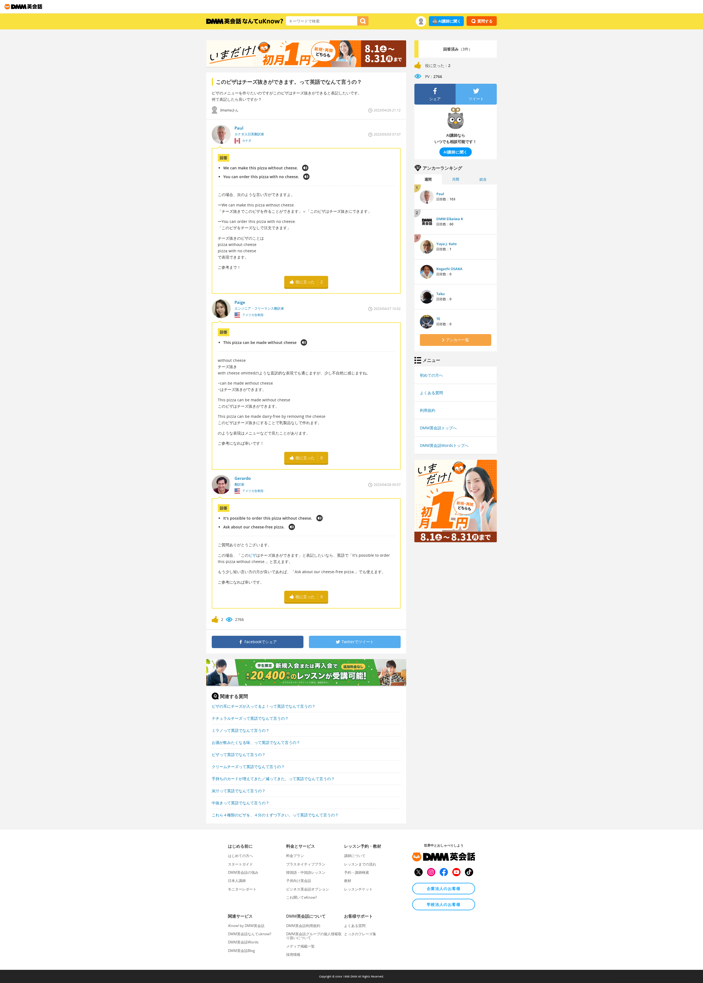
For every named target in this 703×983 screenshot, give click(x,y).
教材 (347, 880)
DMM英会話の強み (243, 872)
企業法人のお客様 (444, 888)
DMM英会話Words (243, 942)
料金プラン (295, 855)
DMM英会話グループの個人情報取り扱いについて (314, 935)
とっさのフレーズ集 (360, 933)
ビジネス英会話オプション (307, 889)
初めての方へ (431, 375)
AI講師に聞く (449, 21)
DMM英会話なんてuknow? (249, 933)
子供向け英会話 (298, 880)
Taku (440, 293)
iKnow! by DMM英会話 (246, 925)
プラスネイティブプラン (305, 864)
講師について (355, 855)
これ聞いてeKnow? (301, 897)
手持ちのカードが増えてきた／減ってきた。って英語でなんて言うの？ (273, 778)
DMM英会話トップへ (438, 427)
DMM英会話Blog (241, 950)
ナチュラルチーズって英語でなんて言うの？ (250, 718)
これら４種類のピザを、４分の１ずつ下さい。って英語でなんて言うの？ (275, 814)
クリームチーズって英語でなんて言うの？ (248, 766)
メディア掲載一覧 (300, 946)
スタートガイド (240, 864)
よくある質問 (431, 392)
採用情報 (293, 954)
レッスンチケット (358, 889)
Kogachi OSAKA (449, 268)
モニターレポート (242, 889)
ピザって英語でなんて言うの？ (239, 754)
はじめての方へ (240, 855)
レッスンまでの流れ (360, 864)
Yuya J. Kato (446, 243)
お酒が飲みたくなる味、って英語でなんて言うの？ (256, 742)
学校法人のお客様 (444, 904)
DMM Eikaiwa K (449, 218)
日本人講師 (237, 880)
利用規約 (427, 410)
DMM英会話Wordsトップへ (444, 445)
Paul (440, 193)
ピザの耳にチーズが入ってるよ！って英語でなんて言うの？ (264, 706)
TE (438, 318)
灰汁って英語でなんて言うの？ (239, 790)
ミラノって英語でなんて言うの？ (240, 730)
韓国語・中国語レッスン (305, 872)
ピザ (252, 555)
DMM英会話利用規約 (303, 925)
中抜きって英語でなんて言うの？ (240, 802)
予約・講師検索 (356, 872)
